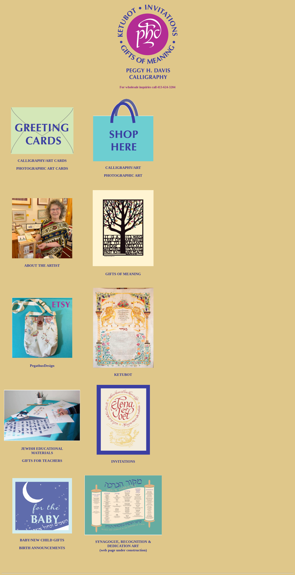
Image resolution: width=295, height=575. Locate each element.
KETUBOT (123, 375)
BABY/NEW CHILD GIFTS (42, 540)
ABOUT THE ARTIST (42, 266)
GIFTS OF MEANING (123, 274)
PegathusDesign (42, 366)
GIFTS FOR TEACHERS (42, 461)
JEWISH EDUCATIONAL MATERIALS (42, 451)
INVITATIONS (123, 461)
